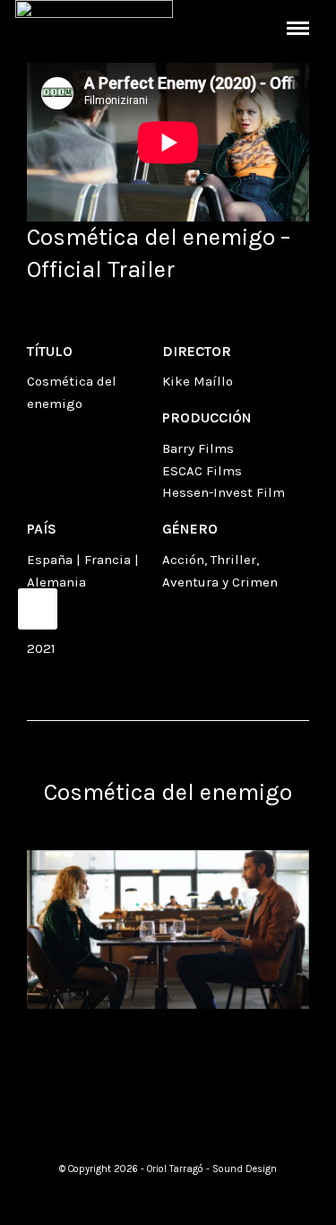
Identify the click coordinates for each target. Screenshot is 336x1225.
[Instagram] (168, 1123)
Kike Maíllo (197, 381)
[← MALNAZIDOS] (37, 609)
